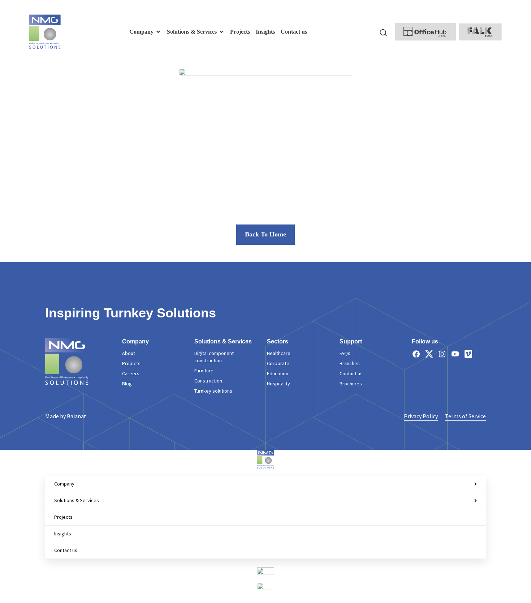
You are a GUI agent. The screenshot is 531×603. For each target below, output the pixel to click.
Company (64, 483)
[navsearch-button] (383, 31)
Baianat (76, 416)
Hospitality (278, 383)
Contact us (351, 373)
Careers (130, 373)
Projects (131, 363)
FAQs (345, 353)
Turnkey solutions (213, 391)
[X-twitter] (429, 354)
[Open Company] (158, 31)
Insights (62, 533)
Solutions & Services (76, 500)
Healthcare (278, 353)
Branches (350, 363)
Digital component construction (214, 357)
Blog (127, 383)
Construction (208, 380)
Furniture (203, 370)
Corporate (278, 363)
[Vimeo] (468, 354)
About (128, 353)
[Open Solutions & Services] (221, 31)
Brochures (351, 383)
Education (277, 373)
